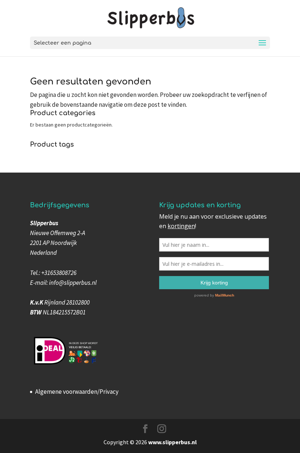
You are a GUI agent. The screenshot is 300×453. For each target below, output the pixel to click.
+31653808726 (58, 273)
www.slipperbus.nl (172, 442)
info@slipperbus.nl (73, 283)
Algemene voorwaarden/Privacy (77, 392)
